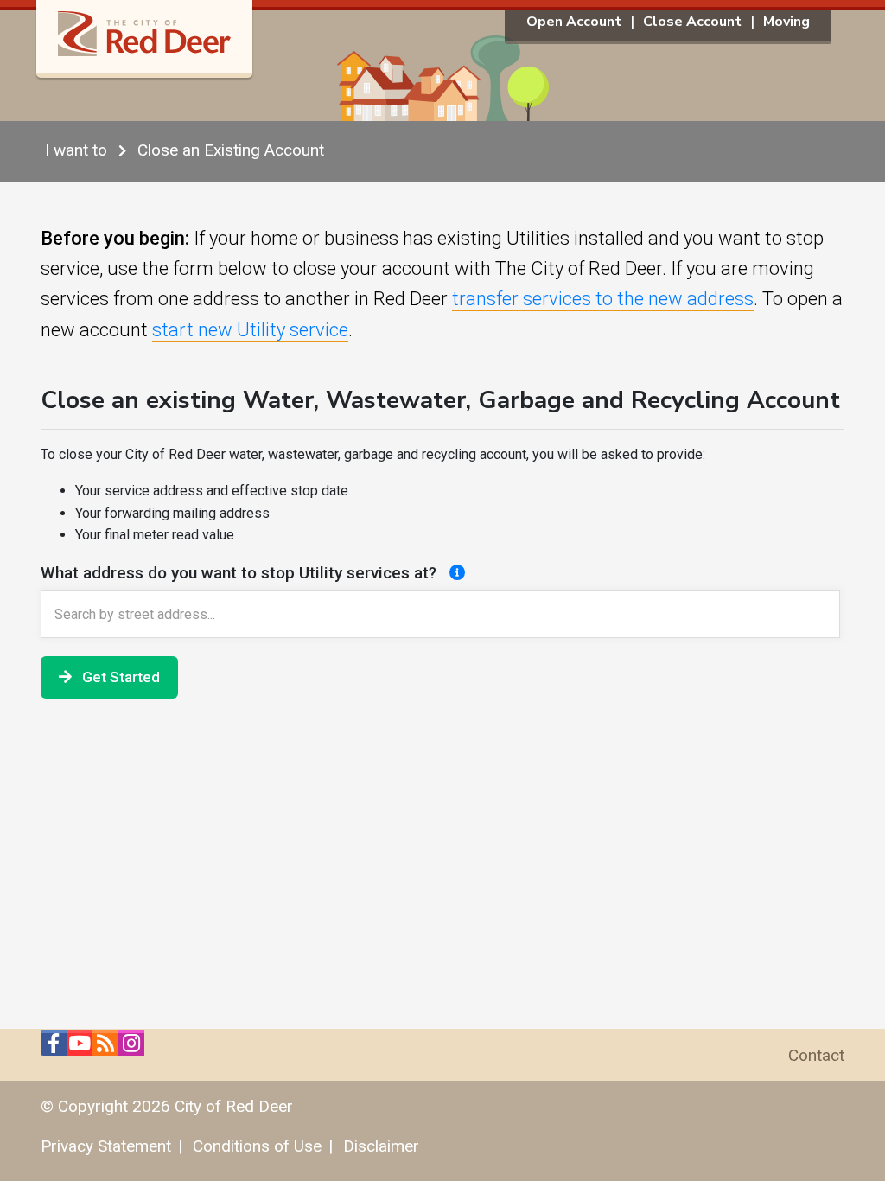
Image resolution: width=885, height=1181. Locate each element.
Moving (786, 21)
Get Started (119, 677)
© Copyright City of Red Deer (167, 1106)
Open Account (573, 21)
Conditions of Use (257, 1146)
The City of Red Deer (144, 43)
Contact (816, 1055)
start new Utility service (250, 330)
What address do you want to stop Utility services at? (241, 573)
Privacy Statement (106, 1146)
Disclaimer (381, 1146)
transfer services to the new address (603, 299)
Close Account (692, 21)
